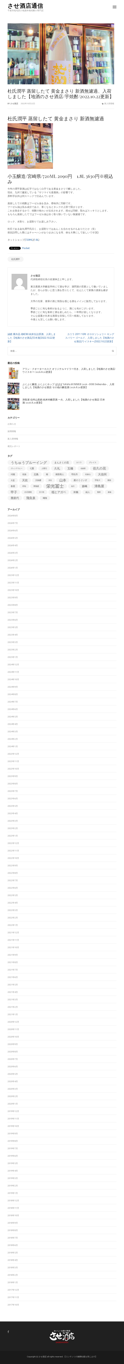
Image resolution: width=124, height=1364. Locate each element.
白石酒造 (28, 492)
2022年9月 (13, 865)
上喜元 (44, 468)
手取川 (97, 480)
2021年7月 (13, 970)
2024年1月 (13, 746)
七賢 (32, 468)
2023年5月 (13, 806)
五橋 (70, 468)
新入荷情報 (109, 103)
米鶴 (75, 492)
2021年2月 (13, 1007)
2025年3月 (13, 642)
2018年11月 (13, 1208)
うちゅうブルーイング (29, 462)
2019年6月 (13, 1156)
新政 (109, 480)
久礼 (57, 468)
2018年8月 (13, 1230)
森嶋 (84, 486)
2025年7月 (13, 612)
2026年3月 (13, 553)
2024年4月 (13, 724)
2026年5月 (13, 538)
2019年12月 (13, 1111)
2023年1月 (13, 836)
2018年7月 (13, 1238)
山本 (62, 480)
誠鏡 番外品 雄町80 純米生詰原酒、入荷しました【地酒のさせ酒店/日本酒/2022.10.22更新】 (32, 338)
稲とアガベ (59, 492)
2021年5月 (13, 984)
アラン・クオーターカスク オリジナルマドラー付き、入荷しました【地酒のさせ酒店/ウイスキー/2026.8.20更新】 (69, 370)
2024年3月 (13, 731)
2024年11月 (13, 672)
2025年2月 (13, 649)
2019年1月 (13, 1193)
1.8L (36, 239)
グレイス (92, 462)
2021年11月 (13, 940)
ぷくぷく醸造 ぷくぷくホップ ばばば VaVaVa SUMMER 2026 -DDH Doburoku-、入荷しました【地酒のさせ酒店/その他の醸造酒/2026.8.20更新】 (68, 386)
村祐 (24, 486)
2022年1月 (13, 925)
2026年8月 (13, 515)
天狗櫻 (38, 480)
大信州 (102, 474)
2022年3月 (13, 910)
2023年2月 (13, 828)
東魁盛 (36, 486)
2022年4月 (13, 903)
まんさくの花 (61, 462)
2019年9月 (13, 1133)
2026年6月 (13, 530)
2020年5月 (13, 1074)
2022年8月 (13, 873)
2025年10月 (13, 590)
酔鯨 (109, 492)
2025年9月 (13, 597)
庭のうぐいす (80, 480)
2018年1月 (13, 1282)
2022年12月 (13, 843)
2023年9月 (13, 776)
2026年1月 (13, 568)
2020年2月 (13, 1096)
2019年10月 (13, 1126)
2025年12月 (13, 575)
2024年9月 (13, 687)
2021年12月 (13, 932)
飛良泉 (30, 498)
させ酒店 (14, 103)
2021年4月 (13, 992)
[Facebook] (8, 1331)
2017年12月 (13, 1290)
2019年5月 (13, 1163)
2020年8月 (13, 1051)
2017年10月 (13, 1305)
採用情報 (12, 431)
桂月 (73, 486)
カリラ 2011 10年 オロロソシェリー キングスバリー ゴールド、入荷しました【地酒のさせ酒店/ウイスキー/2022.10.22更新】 (89, 338)
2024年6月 (13, 709)
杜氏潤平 (15, 259)
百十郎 (41, 492)
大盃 (13, 480)
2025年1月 (13, 657)
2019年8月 (13, 1141)
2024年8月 (13, 694)
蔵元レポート (14, 446)
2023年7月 (13, 791)
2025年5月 (13, 627)
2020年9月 (13, 1044)
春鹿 (13, 486)
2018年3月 (13, 1267)
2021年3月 (13, 999)
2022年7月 (13, 880)
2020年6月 (13, 1066)
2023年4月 (13, 813)
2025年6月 (13, 620)
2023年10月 (13, 769)
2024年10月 (13, 679)
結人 (88, 492)
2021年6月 (13, 977)
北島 (36, 474)
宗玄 (50, 480)
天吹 (25, 480)
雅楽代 (15, 497)
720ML (29, 239)
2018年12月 (13, 1200)
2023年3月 (13, 821)
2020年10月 (13, 1037)
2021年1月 (13, 1014)
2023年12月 (13, 754)
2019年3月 (13, 1178)
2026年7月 (13, 523)
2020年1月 (13, 1104)
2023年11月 (13, 761)
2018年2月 (13, 1275)
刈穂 (13, 474)
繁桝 (99, 492)
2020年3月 (13, 1089)
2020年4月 (13, 1081)
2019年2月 (13, 1185)
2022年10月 (13, 858)
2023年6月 (13, 798)
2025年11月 (13, 582)
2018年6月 (13, 1245)
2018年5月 (13, 1252)
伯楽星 (83, 468)
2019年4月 (13, 1171)
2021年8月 (13, 962)
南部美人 (59, 474)
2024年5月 (13, 716)
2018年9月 (13, 1223)
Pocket (26, 248)
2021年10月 (13, 947)
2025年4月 (13, 635)
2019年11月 (13, 1118)
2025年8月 (13, 605)
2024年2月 (13, 739)
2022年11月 (13, 850)
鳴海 (45, 498)
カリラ (79, 462)
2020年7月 (13, 1059)
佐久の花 (99, 468)
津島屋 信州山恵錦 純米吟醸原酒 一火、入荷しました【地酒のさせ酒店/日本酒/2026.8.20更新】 (63, 401)
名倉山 (88, 474)
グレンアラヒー (16, 468)
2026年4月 (13, 545)
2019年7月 (13, 1148)
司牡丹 (74, 474)
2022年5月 (13, 895)
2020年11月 (13, 1029)
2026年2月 (13, 560)
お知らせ (12, 424)
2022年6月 (13, 888)
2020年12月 (13, 1022)
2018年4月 (13, 1260)
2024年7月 (13, 702)
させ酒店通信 (25, 5)
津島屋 (99, 486)
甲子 (14, 492)
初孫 (24, 474)
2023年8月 (13, 783)
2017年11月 (13, 1297)
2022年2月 (13, 917)
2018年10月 (13, 1215)
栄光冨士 (55, 486)
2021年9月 (13, 955)
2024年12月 (13, 664)
